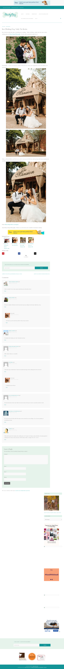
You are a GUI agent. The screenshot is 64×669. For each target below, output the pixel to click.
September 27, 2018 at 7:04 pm (14, 379)
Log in (45, 667)
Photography (8, 26)
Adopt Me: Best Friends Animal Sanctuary (52, 512)
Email (5, 471)
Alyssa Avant (12, 297)
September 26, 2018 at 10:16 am (14, 314)
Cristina (11, 362)
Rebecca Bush (12, 330)
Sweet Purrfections (13, 281)
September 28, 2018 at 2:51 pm (13, 396)
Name (5, 466)
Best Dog (3, 26)
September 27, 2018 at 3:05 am (13, 363)
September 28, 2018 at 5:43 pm (13, 412)
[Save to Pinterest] (3, 253)
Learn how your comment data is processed (22, 490)
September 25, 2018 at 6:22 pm (13, 298)
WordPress (41, 667)
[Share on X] (35, 253)
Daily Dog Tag (35, 666)
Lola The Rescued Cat (13, 395)
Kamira (10, 428)
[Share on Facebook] (19, 253)
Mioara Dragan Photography (14, 34)
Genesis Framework (35, 667)
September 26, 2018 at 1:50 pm (13, 347)
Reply (5, 291)
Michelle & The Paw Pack (14, 411)
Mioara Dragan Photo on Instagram (11, 224)
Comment (6, 454)
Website (5, 477)
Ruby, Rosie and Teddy (14, 346)
